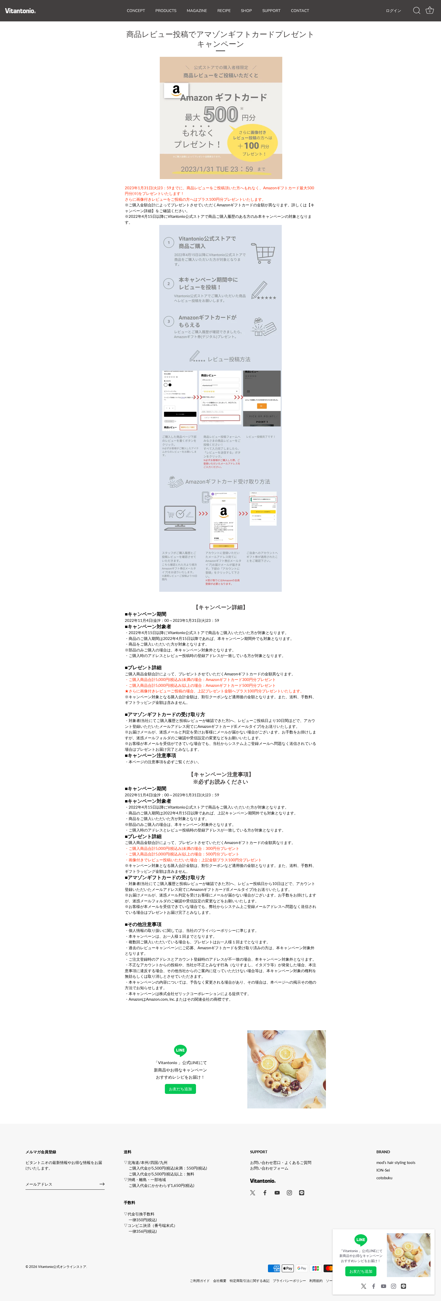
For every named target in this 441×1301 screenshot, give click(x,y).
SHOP (246, 10)
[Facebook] (373, 1285)
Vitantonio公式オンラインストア (62, 1267)
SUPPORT (271, 10)
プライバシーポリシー (289, 1281)
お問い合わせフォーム (269, 1168)
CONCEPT (136, 10)
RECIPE (224, 10)
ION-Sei (383, 1170)
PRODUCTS (165, 10)
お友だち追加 (180, 1089)
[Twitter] (363, 1285)
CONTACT (300, 10)
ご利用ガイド (200, 1281)
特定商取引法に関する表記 (250, 1281)
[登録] (102, 1184)
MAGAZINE (197, 10)
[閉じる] (428, 1235)
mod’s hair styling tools (395, 1162)
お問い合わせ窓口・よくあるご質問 (280, 1162)
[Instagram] (393, 1285)
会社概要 (219, 1281)
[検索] (416, 10)
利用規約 (316, 1281)
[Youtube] (383, 1285)
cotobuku (384, 1177)
